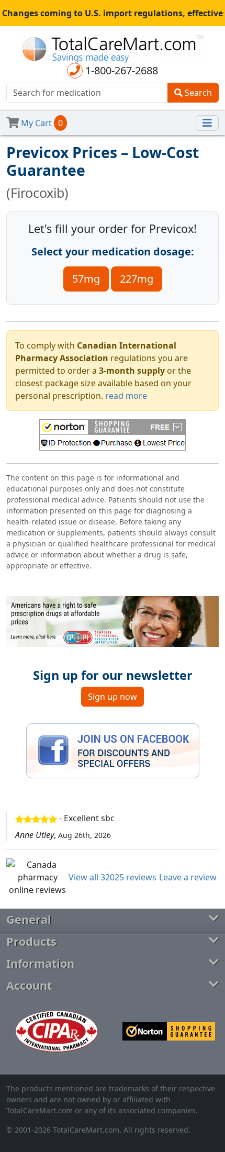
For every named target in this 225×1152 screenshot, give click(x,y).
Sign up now (112, 696)
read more (126, 395)
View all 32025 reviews (112, 877)
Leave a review (188, 877)
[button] (112, 435)
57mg (86, 279)
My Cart (41, 123)
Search (197, 92)
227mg (136, 279)
